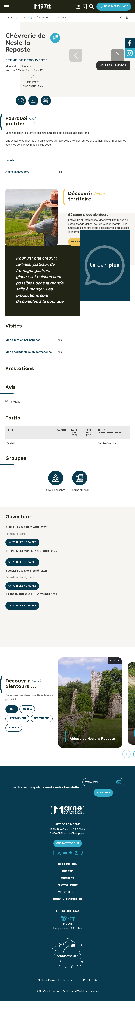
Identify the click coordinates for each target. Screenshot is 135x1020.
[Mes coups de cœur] (85, 6)
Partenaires (67, 864)
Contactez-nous (67, 843)
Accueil (9, 18)
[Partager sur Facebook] (120, 18)
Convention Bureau (67, 899)
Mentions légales (47, 980)
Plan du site (68, 980)
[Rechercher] (91, 6)
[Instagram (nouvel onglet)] (76, 853)
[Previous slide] (75, 55)
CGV (94, 980)
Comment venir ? (67, 956)
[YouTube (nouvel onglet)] (65, 853)
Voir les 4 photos (113, 65)
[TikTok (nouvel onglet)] (82, 853)
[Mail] (33, 100)
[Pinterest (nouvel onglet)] (70, 853)
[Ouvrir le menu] (6, 6)
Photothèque (67, 885)
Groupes (67, 878)
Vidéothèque (67, 892)
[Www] (46, 100)
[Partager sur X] (127, 18)
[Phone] (21, 100)
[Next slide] (117, 55)
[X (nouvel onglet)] (59, 853)
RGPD (83, 980)
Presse (67, 871)
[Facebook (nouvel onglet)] (53, 853)
